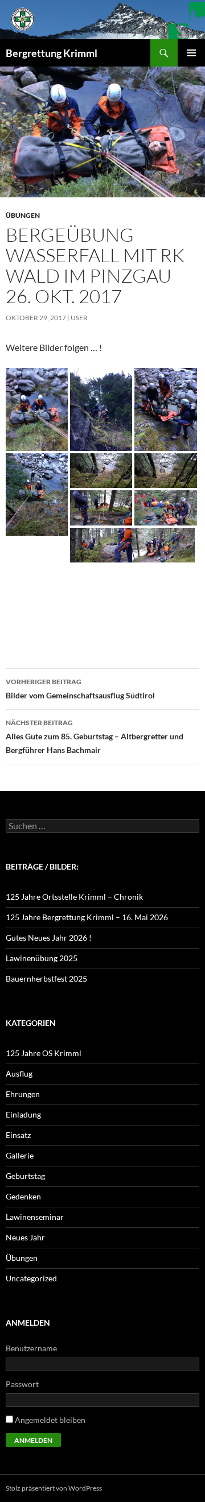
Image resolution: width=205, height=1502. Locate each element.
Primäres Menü (191, 53)
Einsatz (18, 1135)
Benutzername (31, 1348)
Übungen (23, 215)
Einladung (23, 1114)
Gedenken (23, 1196)
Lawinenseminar (35, 1217)
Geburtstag (25, 1176)
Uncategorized (31, 1278)
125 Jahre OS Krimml (43, 1053)
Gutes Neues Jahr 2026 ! (49, 937)
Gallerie (20, 1155)
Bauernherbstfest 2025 (46, 978)
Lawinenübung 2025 (41, 958)
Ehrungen (23, 1094)
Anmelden (33, 1440)
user (79, 317)
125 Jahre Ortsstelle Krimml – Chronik (74, 896)
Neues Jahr (25, 1237)
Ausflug (19, 1073)
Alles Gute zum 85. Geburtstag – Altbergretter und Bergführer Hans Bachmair (94, 736)
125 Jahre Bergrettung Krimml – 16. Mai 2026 (87, 917)
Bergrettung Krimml (51, 53)
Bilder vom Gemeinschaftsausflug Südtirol (80, 688)
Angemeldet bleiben (50, 1420)
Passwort (22, 1384)
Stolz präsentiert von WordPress (54, 1488)
